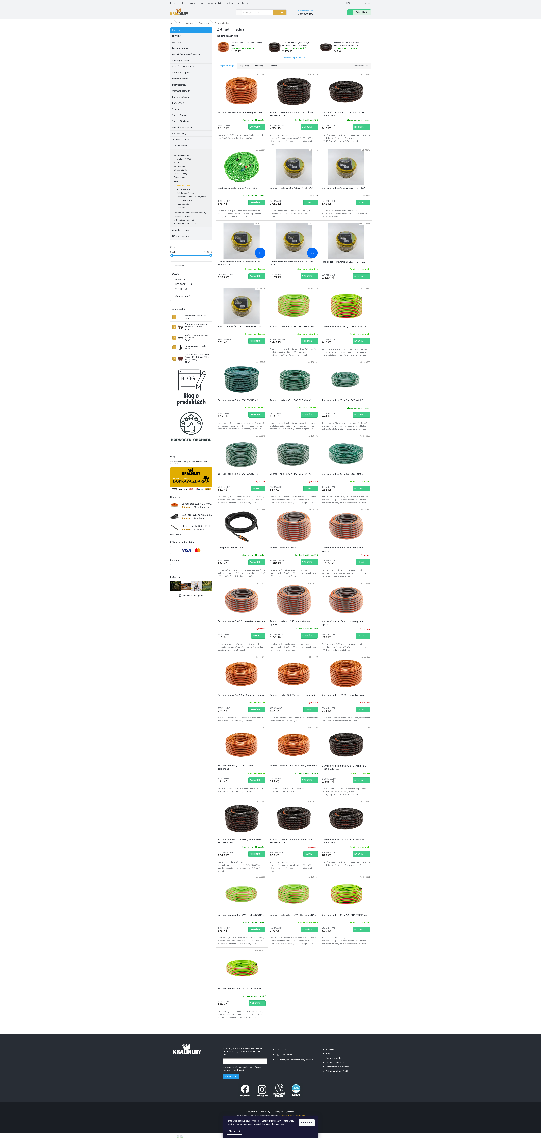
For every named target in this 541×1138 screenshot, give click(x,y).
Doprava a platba (196, 3)
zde (281, 1124)
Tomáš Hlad (286, 1115)
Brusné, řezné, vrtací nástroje (186, 54)
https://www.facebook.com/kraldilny (296, 1059)
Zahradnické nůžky (181, 155)
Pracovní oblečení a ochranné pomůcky (190, 212)
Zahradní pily (179, 166)
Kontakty (174, 3)
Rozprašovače (183, 204)
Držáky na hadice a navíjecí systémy (191, 197)
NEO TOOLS (183, 284)
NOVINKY (176, 36)
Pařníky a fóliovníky (182, 216)
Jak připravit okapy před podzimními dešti (188, 462)
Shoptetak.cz (300, 1115)
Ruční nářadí (178, 103)
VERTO (181, 289)
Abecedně (273, 65)
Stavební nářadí (179, 115)
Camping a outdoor (181, 60)
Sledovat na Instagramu (193, 595)
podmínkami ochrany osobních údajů (242, 1068)
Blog (183, 3)
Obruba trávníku (180, 170)
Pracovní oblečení (180, 97)
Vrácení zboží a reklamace (237, 3)
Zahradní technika (180, 230)
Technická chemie (180, 139)
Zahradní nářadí (179, 145)
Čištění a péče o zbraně (183, 66)
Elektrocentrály (179, 84)
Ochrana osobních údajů (337, 1071)
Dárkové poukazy (180, 236)
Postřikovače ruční (184, 189)
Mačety (177, 163)
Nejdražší (259, 65)
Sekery (177, 152)
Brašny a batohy (180, 48)
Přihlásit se (231, 1076)
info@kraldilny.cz (287, 1050)
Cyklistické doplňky (181, 72)
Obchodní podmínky (215, 3)
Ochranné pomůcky (181, 90)
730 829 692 (286, 1054)
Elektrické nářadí (180, 78)
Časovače (181, 207)
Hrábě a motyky (180, 173)
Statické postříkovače (185, 193)
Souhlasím (306, 1122)
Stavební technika (180, 121)
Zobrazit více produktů (292, 57)
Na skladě (182, 265)
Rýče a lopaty (179, 177)
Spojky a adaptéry (184, 200)
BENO (180, 279)
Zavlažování (179, 181)
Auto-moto (177, 42)
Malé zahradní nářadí (182, 159)
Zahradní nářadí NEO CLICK (185, 223)
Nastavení (234, 1131)
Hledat (279, 12)
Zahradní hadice (183, 186)
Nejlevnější (244, 65)
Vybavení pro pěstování (184, 220)
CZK (348, 3)
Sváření (175, 109)
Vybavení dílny (179, 133)
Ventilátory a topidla (182, 127)
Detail (309, 202)
